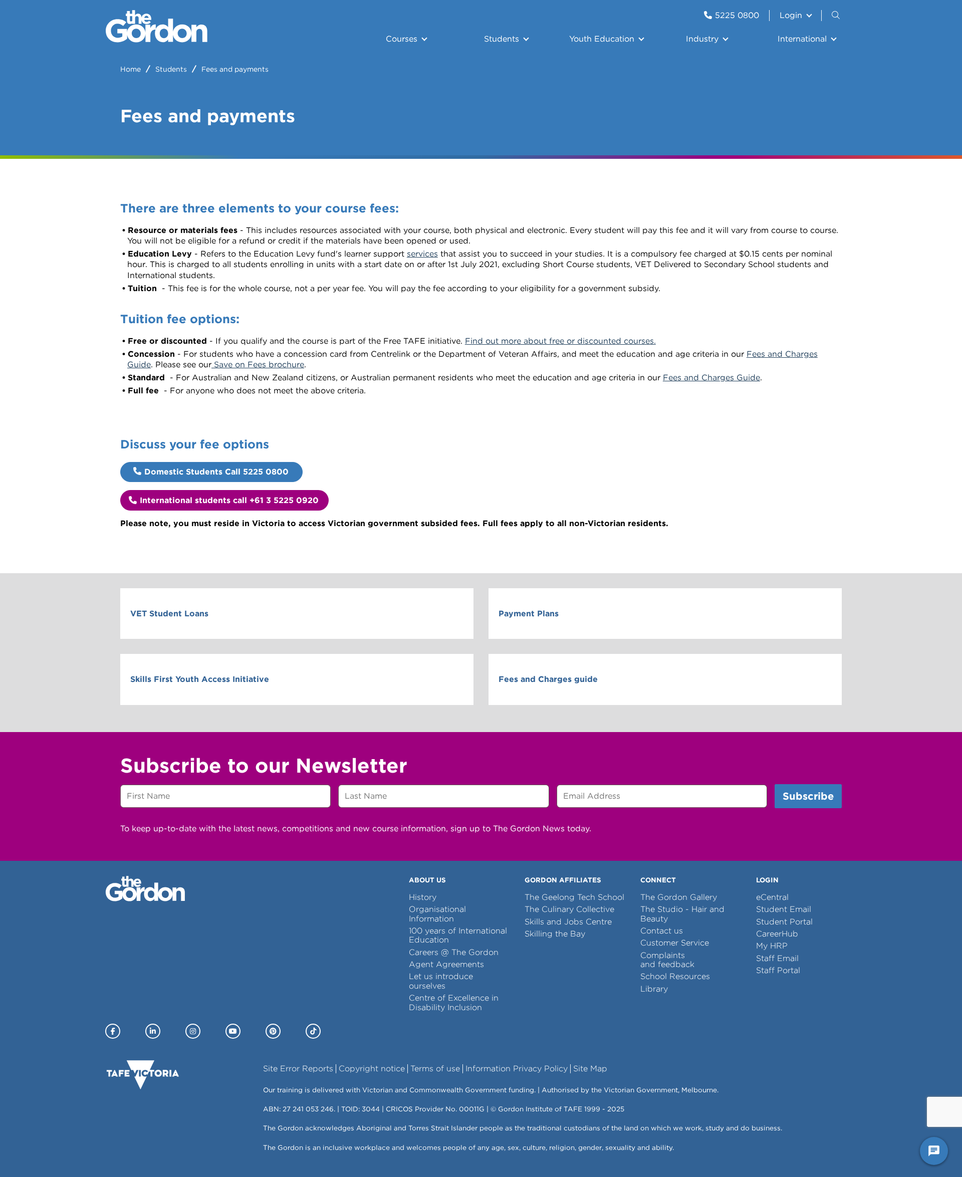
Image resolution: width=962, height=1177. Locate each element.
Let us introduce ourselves (441, 981)
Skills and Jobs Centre (568, 921)
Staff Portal (778, 970)
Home (130, 69)
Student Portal (784, 921)
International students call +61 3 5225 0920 (230, 500)
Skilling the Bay (555, 933)
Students (501, 39)
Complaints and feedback (667, 960)
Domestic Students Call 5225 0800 (217, 472)
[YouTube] (233, 1031)
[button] (837, 15)
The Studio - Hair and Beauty (682, 913)
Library (654, 989)
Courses (401, 39)
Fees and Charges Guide (711, 377)
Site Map (590, 1068)
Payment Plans (529, 613)
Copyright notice (372, 1068)
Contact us (661, 930)
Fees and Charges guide (548, 679)
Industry (702, 39)
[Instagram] (192, 1031)
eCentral (772, 897)
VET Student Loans (169, 613)
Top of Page (64, 1150)
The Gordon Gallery (678, 897)
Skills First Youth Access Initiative (199, 679)
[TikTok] (313, 1031)
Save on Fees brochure (257, 364)
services (422, 254)
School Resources (675, 976)
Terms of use (435, 1068)
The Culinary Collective (569, 909)
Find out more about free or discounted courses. (560, 341)
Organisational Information (437, 913)
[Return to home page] (156, 40)
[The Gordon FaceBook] (112, 1031)
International (802, 39)
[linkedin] (152, 1031)
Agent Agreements (446, 964)
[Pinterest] (273, 1031)
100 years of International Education (458, 935)
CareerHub (777, 933)
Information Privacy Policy (516, 1068)
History (422, 897)
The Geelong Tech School (574, 897)
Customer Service (674, 943)
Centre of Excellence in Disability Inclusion (454, 1002)
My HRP (772, 946)
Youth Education (601, 39)
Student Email (783, 909)
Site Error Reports (298, 1068)
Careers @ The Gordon (454, 952)
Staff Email (777, 958)
